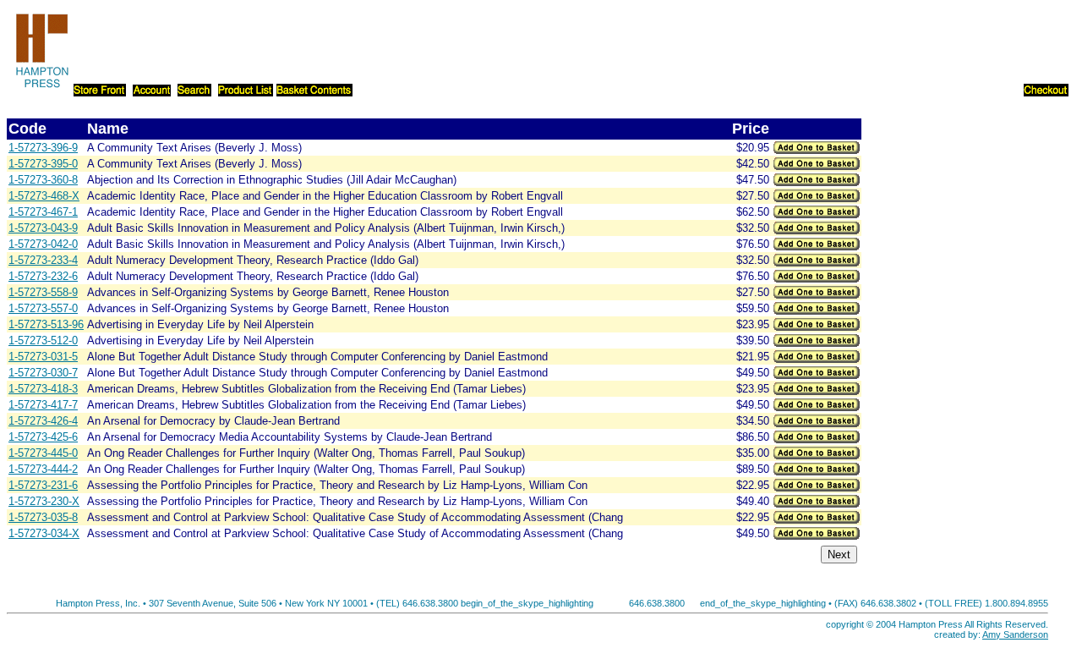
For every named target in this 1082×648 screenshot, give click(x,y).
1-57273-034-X (43, 533)
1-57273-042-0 (43, 244)
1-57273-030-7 (43, 372)
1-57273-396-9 (43, 147)
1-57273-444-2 (43, 469)
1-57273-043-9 (43, 228)
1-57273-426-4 (43, 421)
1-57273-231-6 (43, 485)
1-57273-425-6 (43, 437)
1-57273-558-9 (43, 292)
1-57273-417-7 (43, 404)
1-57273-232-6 (43, 276)
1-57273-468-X (43, 195)
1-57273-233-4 (43, 260)
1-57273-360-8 (43, 179)
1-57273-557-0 (43, 308)
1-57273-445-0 (43, 453)
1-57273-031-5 (43, 356)
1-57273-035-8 (43, 517)
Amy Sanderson (1015, 634)
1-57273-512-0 (43, 340)
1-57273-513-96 (46, 324)
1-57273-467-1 (43, 212)
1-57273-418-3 (43, 388)
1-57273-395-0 (43, 163)
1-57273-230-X (43, 501)
